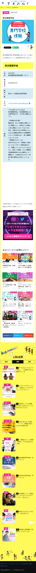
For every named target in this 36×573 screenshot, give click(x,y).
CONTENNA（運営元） (28, 563)
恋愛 (6, 367)
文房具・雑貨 (7, 420)
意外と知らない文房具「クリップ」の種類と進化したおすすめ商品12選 (24, 423)
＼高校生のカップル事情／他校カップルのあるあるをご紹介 (24, 441)
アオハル (11, 570)
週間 (17, 362)
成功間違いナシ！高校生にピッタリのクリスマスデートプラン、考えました (24, 495)
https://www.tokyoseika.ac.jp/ (19, 103)
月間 (29, 362)
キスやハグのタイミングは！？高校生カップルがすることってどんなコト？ (24, 387)
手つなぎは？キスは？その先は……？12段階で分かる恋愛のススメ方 (24, 369)
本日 (6, 362)
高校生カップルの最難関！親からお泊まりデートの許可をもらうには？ (24, 405)
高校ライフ (7, 388)
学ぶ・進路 (7, 456)
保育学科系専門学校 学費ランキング (24, 476)
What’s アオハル (5, 563)
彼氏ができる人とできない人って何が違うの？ (24, 512)
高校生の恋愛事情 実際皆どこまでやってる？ (24, 530)
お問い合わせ (4, 566)
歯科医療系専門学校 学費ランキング (24, 458)
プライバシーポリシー (16, 563)
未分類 (7, 441)
